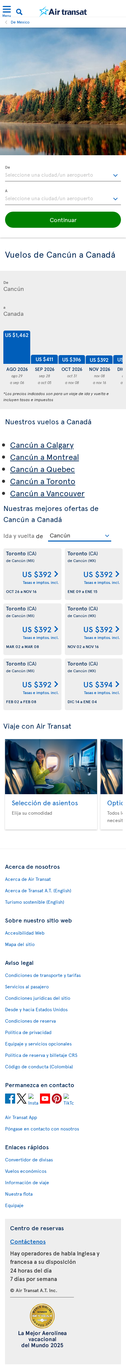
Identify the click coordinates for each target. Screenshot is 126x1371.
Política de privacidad (28, 1032)
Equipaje (14, 1205)
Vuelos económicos (25, 1171)
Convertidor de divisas (29, 1159)
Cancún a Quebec (42, 468)
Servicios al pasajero (27, 986)
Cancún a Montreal (44, 456)
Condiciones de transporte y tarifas (43, 975)
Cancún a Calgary (42, 444)
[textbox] (63, 174)
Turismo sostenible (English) (34, 902)
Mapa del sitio (20, 944)
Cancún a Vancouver (47, 493)
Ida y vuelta (18, 535)
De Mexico (20, 22)
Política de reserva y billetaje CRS (41, 1055)
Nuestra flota (19, 1194)
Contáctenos (28, 1241)
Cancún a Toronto (42, 480)
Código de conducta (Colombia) (39, 1066)
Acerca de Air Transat (28, 879)
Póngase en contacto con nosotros (42, 1128)
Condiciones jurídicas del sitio (37, 998)
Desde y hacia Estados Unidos (36, 1009)
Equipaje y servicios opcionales (38, 1043)
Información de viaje (27, 1182)
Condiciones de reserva (30, 1021)
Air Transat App (21, 1117)
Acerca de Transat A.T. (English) (38, 890)
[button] (63, 220)
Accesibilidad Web (24, 933)
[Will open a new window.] (10, 1100)
